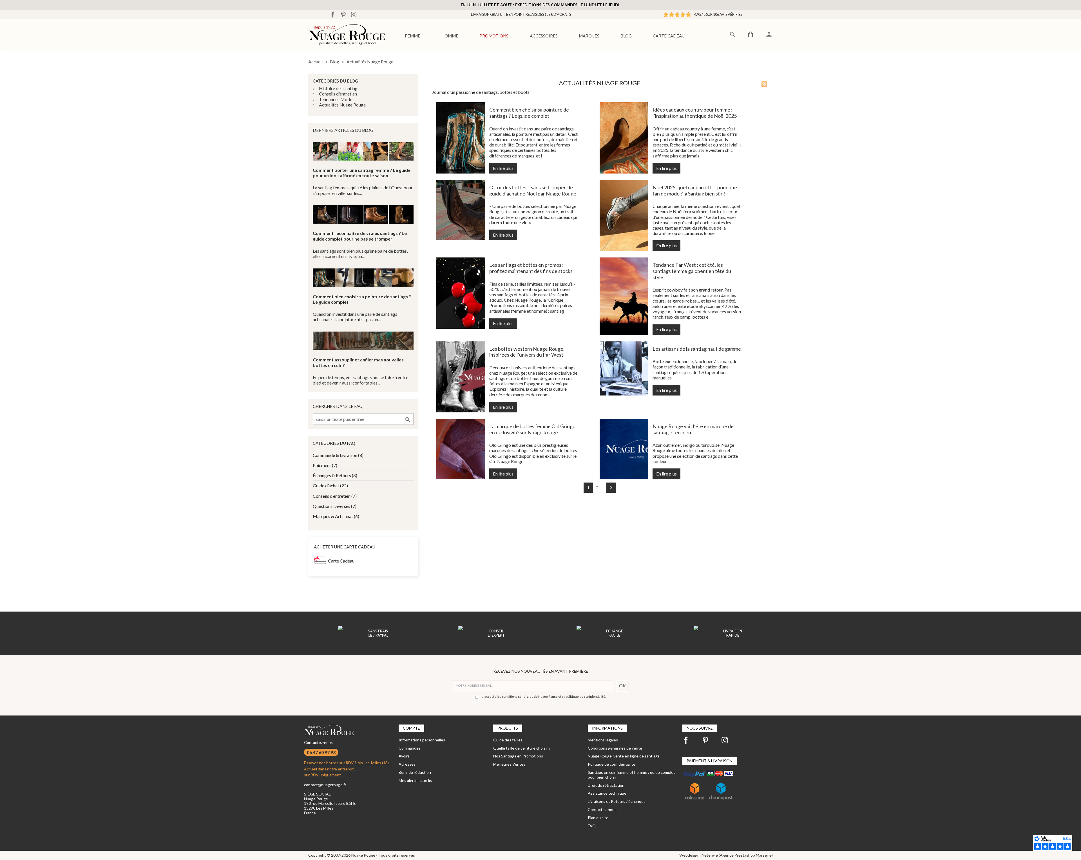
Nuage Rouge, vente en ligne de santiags (624, 756)
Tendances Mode (335, 99)
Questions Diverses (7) (334, 506)
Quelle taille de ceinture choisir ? (521, 748)
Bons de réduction (415, 772)
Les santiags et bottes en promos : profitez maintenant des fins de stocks (531, 268)
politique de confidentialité (585, 696)
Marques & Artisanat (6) (336, 516)
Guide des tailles (507, 739)
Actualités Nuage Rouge (342, 104)
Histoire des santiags (339, 88)
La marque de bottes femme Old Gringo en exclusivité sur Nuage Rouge (532, 429)
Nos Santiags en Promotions (518, 756)
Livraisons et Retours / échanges (617, 801)
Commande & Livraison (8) (338, 455)
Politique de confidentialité (611, 764)
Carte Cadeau (341, 560)
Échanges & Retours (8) (335, 475)
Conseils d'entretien (338, 93)
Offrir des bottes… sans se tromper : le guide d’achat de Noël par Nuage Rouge (532, 190)
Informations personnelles (422, 739)
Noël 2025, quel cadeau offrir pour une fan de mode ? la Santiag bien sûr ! (695, 190)
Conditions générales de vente (615, 748)
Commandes (410, 748)
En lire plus (503, 168)
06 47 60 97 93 (321, 752)
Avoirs (404, 756)
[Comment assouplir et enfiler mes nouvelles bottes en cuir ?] (363, 341)
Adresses (407, 764)
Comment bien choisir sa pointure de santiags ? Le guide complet (529, 112)
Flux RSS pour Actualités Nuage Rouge (764, 84)
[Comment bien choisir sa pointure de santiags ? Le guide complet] (363, 277)
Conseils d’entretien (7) (335, 496)
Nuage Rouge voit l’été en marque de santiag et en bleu (693, 429)
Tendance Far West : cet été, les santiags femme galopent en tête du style (692, 271)
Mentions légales (603, 739)
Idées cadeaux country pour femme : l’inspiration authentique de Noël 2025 (695, 112)
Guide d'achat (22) (330, 485)
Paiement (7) (325, 465)
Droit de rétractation (606, 785)
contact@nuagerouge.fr (325, 784)
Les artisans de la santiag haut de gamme (697, 349)
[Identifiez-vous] (769, 33)
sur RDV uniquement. (323, 774)
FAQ (592, 825)
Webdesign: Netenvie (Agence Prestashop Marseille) (726, 855)
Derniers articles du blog (343, 130)
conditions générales (517, 696)
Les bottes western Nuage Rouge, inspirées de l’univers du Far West (526, 352)
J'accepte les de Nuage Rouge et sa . (544, 696)
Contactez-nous (318, 742)
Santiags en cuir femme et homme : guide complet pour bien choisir (631, 774)
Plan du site (598, 817)
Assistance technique (607, 793)
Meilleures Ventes (509, 764)
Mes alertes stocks (415, 780)
